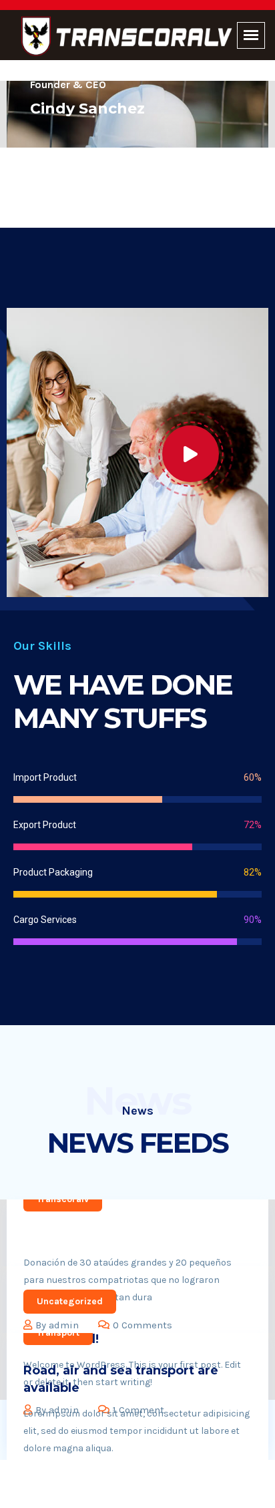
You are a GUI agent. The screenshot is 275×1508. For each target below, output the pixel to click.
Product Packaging (53, 872)
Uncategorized (70, 1301)
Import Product (45, 777)
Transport (58, 1332)
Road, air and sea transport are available (120, 1379)
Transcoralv (63, 1199)
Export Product (44, 824)
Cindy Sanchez (87, 109)
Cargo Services (45, 919)
